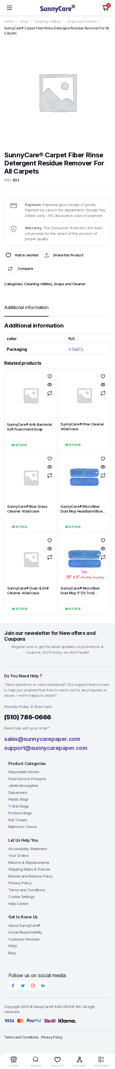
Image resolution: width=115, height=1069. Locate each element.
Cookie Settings (21, 896)
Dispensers (17, 792)
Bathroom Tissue (22, 826)
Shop (24, 21)
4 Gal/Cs (75, 349)
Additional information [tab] (26, 307)
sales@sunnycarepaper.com (42, 739)
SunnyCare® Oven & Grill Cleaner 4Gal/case (28, 590)
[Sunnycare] (58, 8)
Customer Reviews (24, 939)
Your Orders (18, 855)
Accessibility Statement (27, 848)
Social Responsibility (25, 932)
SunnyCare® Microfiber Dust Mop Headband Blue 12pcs (81, 511)
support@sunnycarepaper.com (45, 748)
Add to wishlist (8, 255)
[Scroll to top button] (106, 1043)
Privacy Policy (20, 883)
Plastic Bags (18, 799)
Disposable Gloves (23, 771)
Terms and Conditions (26, 890)
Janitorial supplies (23, 785)
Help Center (18, 903)
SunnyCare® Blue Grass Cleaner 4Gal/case (27, 508)
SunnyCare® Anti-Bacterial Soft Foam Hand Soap (29, 426)
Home (9, 21)
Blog (12, 953)
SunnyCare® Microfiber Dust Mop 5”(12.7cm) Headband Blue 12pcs (80, 593)
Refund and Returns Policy (30, 876)
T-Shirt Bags (18, 806)
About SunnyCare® (24, 925)
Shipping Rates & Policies (29, 869)
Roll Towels (17, 820)
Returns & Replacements (28, 862)
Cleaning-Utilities (47, 21)
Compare (25, 268)
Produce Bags (20, 813)
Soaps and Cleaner (82, 21)
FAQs (12, 946)
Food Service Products (27, 778)
